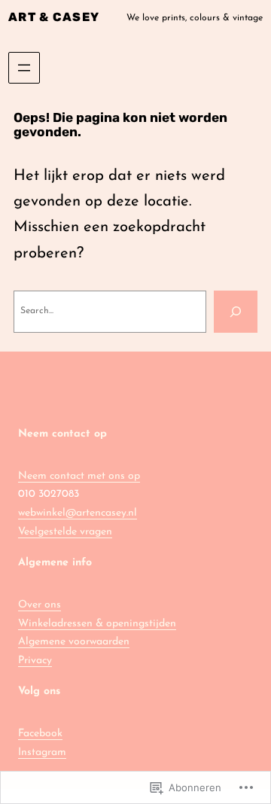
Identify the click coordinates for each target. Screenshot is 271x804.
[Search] (235, 312)
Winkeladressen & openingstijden (97, 623)
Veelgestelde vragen (65, 532)
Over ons (39, 605)
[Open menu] (24, 68)
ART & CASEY (54, 17)
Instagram (42, 752)
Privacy (35, 660)
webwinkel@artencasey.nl (77, 513)
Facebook (40, 733)
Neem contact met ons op (79, 476)
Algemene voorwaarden (73, 641)
